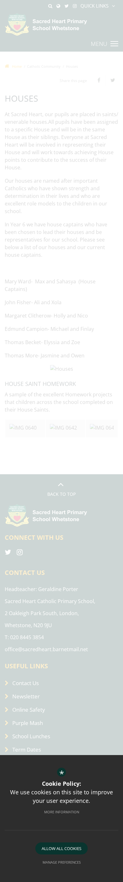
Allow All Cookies (61, 848)
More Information (61, 812)
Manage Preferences (62, 862)
